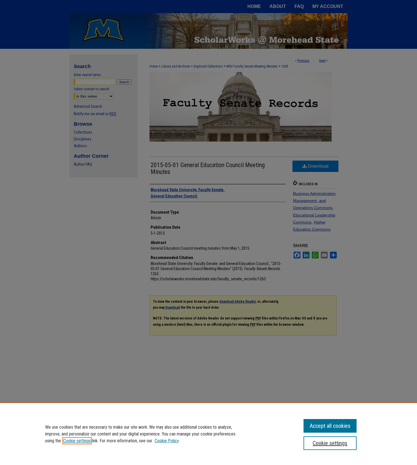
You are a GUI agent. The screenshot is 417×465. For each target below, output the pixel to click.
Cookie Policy (167, 440)
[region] (208, 434)
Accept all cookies (330, 425)
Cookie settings (77, 440)
